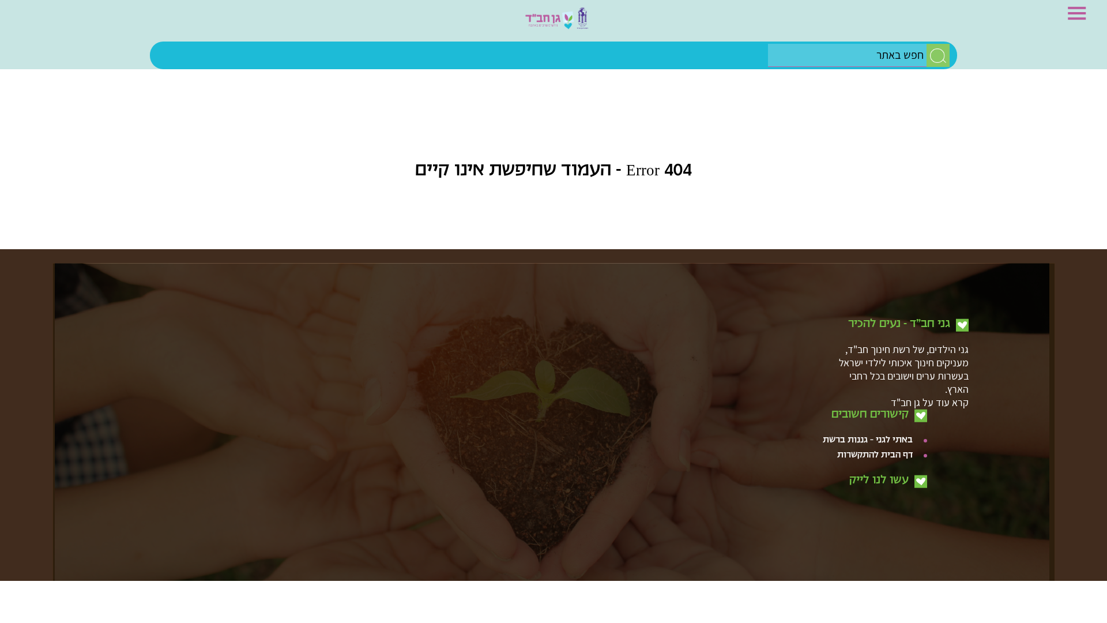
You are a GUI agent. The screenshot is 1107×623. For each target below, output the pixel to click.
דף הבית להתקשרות (875, 386)
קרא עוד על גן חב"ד (930, 333)
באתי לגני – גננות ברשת (868, 371)
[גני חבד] (553, 24)
